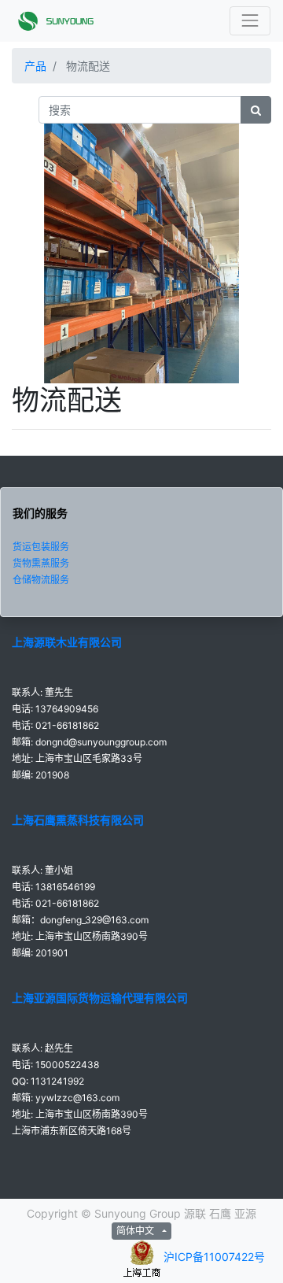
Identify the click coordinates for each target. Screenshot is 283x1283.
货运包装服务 (41, 547)
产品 (35, 65)
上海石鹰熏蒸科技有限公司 (78, 819)
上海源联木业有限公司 (67, 642)
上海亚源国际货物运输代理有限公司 (100, 997)
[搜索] (256, 110)
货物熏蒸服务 (41, 563)
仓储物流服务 (41, 580)
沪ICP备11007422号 (214, 1257)
